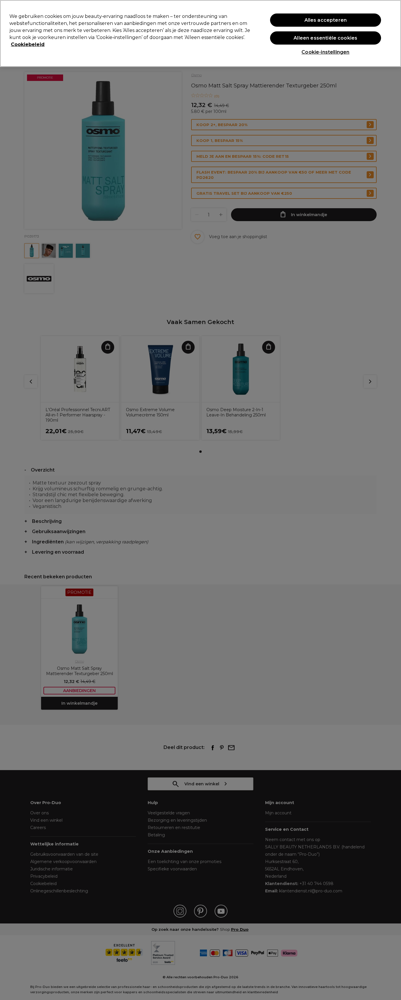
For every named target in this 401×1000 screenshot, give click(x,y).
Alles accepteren (325, 20)
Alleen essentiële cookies (325, 38)
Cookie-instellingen (325, 52)
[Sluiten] (391, 32)
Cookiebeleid (28, 44)
